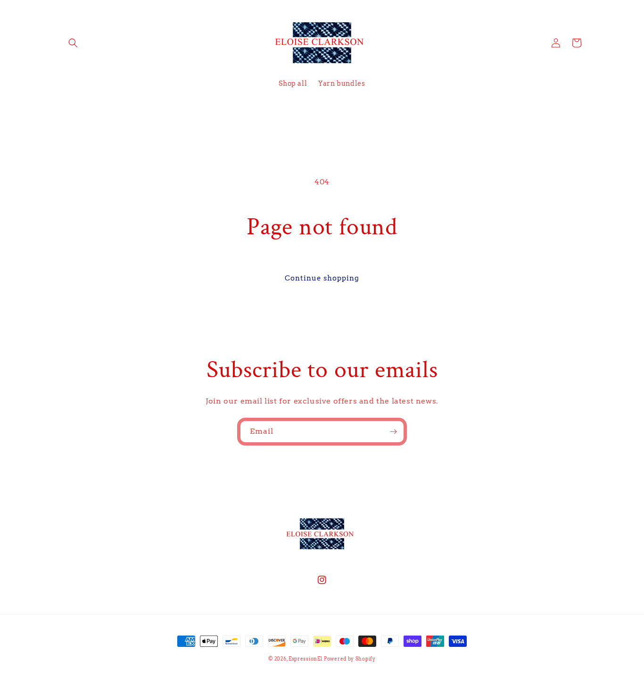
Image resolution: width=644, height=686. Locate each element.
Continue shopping (322, 278)
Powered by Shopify (350, 658)
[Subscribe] (393, 432)
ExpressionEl (305, 658)
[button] (73, 43)
